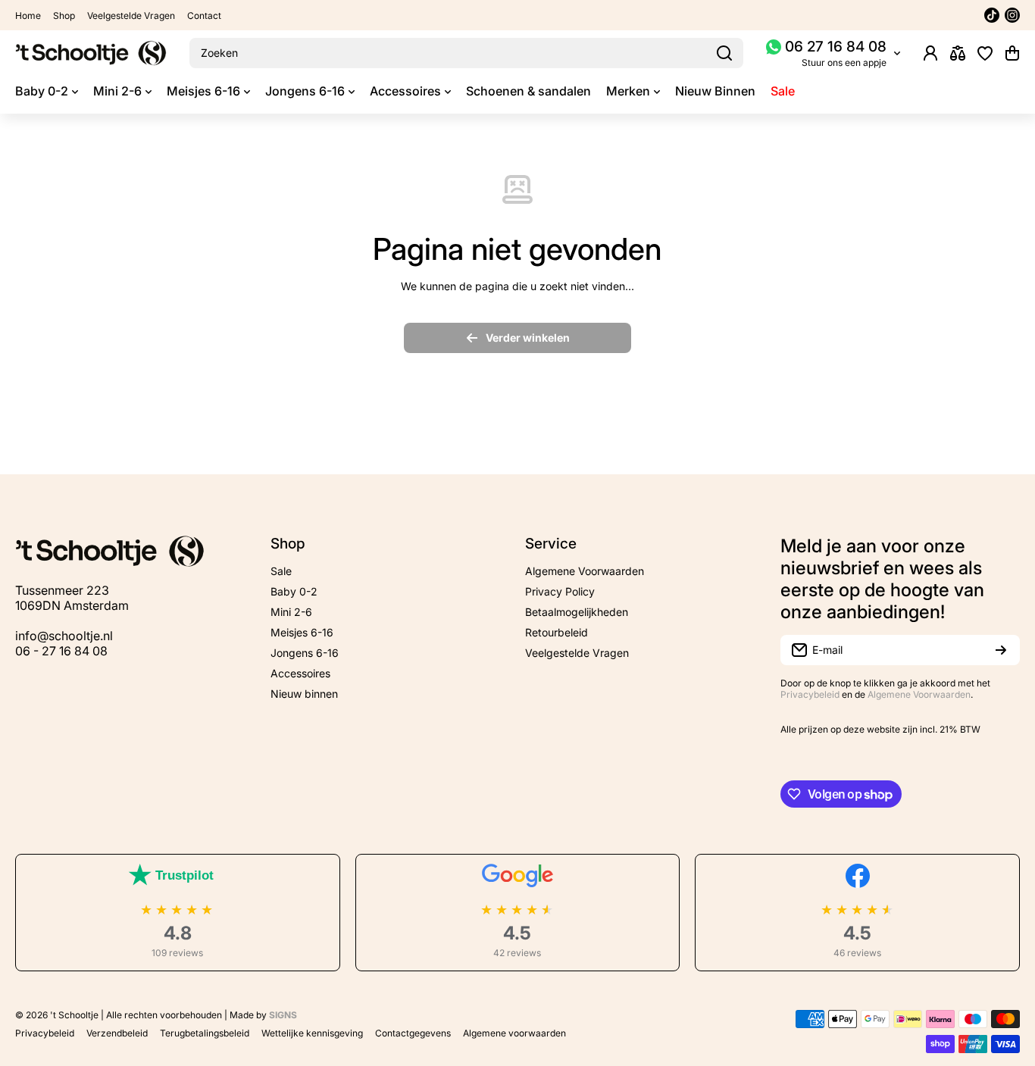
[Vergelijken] (957, 53)
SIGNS (283, 1015)
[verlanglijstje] (985, 53)
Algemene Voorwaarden (919, 694)
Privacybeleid (810, 694)
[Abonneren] (1001, 650)
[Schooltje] (91, 53)
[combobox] (466, 53)
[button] (1012, 53)
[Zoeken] (724, 53)
